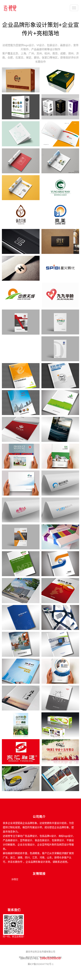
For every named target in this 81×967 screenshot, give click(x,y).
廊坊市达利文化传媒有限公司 (40, 952)
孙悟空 (14, 879)
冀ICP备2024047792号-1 (40, 964)
